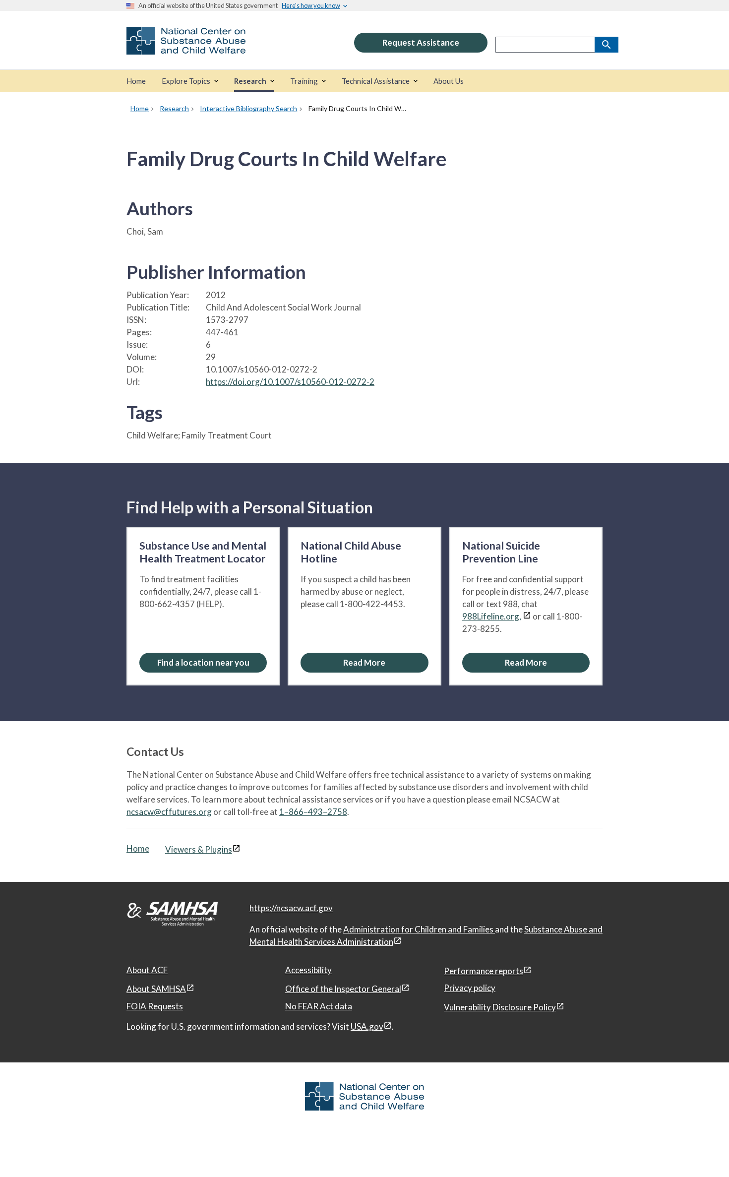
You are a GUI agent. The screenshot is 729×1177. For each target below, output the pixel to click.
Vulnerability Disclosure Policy (500, 1007)
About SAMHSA (156, 989)
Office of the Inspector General (343, 989)
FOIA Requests (154, 1006)
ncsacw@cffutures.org (169, 811)
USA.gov (367, 1026)
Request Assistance (420, 42)
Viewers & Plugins (198, 849)
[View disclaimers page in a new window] (527, 616)
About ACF (147, 970)
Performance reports (483, 971)
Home (137, 848)
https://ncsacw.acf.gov (291, 908)
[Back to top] (701, 1149)
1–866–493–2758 (313, 811)
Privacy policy (469, 988)
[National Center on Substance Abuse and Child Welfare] (185, 48)
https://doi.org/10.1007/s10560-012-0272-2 (290, 381)
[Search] (606, 45)
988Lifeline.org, (491, 616)
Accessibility (308, 970)
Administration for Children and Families (419, 929)
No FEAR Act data (318, 1006)
